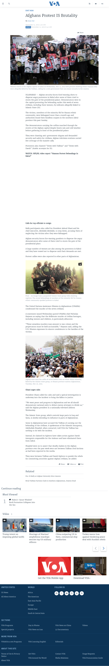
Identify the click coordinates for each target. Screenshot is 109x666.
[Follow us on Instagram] (72, 593)
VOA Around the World (37, 658)
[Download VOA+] (90, 566)
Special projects (7, 630)
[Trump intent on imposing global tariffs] (15, 525)
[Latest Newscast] (102, 3)
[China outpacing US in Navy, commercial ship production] (68, 525)
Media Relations (61, 658)
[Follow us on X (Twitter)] (62, 593)
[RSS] (77, 593)
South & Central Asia (36, 613)
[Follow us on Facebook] (56, 593)
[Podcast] (82, 593)
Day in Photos (33, 625)
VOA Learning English (37, 642)
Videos (85, 625)
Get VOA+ (32, 654)
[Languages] (89, 3)
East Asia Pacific (34, 601)
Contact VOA (60, 654)
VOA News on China (63, 625)
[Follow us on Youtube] (67, 593)
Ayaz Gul (31, 21)
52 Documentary (62, 630)
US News (4, 593)
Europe (31, 605)
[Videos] (96, 3)
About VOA (5, 660)
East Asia (30, 11)
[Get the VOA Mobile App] (54, 566)
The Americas (33, 597)
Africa (30, 593)
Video (6, 514)
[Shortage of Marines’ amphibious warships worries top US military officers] (41, 525)
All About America (8, 597)
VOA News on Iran (35, 630)
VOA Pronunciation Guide (92, 658)
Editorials (59, 642)
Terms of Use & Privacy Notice (10, 655)
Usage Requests (88, 654)
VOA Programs (7, 625)
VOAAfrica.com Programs (11, 642)
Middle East (32, 609)
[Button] (80, 32)
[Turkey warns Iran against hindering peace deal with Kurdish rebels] (94, 525)
